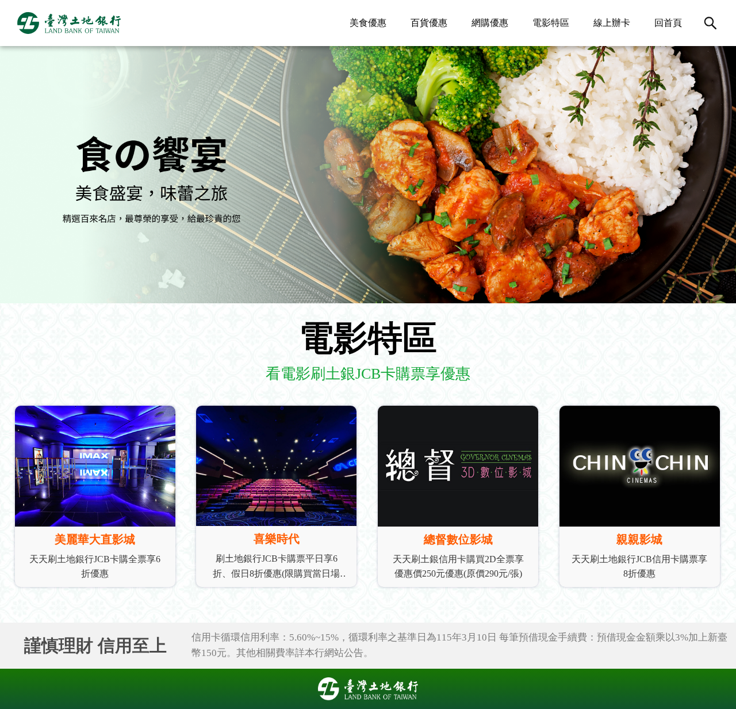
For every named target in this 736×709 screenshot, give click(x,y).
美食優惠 (368, 23)
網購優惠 (489, 23)
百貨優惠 (429, 23)
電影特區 (550, 23)
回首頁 (668, 23)
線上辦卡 (611, 23)
